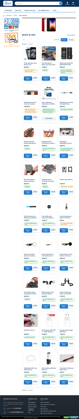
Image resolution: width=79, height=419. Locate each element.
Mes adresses (44, 409)
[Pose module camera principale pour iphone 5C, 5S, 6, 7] (31, 283)
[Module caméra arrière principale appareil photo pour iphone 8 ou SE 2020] (49, 283)
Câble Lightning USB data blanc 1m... (49, 368)
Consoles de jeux (29, 10)
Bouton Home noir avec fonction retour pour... (66, 255)
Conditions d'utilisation (31, 409)
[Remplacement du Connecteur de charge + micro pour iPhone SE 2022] (49, 132)
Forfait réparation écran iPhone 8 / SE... (30, 63)
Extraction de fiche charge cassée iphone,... (30, 142)
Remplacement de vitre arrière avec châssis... (30, 103)
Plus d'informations (74, 417)
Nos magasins (31, 402)
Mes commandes (45, 402)
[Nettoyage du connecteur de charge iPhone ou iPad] (67, 93)
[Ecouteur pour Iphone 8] (67, 170)
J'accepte (66, 417)
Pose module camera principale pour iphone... (30, 293)
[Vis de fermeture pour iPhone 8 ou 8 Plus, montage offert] (67, 207)
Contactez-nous (32, 404)
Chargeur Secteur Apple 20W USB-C (66, 330)
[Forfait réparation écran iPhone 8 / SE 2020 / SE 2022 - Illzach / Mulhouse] (31, 53)
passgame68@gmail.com (17, 412)
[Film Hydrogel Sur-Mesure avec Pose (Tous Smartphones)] (49, 53)
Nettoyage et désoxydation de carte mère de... (66, 142)
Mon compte (44, 399)
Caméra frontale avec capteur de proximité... (66, 293)
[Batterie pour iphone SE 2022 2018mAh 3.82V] (67, 53)
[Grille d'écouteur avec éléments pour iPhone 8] (31, 207)
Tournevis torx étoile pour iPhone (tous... (67, 368)
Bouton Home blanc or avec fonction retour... (48, 255)
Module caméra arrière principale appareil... (48, 293)
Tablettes (18, 10)
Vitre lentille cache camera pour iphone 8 (48, 217)
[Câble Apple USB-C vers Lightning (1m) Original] (31, 358)
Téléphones (8, 10)
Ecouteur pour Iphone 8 (66, 179)
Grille (64, 40)
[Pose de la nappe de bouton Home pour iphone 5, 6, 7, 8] (31, 170)
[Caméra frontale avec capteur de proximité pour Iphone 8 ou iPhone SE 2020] (67, 283)
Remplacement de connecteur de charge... (48, 180)
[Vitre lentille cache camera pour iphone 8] (49, 207)
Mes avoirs (43, 406)
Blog (29, 412)
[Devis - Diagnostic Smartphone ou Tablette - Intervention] (49, 93)
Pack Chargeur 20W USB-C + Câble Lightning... (49, 330)
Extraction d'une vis (29, 330)
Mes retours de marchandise (48, 404)
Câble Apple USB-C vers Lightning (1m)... (30, 368)
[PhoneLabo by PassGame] (7, 3)
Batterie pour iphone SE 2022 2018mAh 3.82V (66, 63)
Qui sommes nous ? (44, 10)
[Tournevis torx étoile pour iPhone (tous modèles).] (67, 358)
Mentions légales (32, 406)
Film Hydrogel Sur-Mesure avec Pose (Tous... (49, 63)
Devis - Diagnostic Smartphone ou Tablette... (49, 103)
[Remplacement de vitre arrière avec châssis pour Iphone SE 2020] (31, 93)
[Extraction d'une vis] (31, 320)
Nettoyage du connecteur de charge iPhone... (66, 103)
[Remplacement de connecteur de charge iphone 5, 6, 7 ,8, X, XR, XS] (49, 170)
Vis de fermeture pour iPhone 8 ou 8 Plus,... (65, 217)
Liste (72, 40)
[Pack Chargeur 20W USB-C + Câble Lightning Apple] (49, 320)
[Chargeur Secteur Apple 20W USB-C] (67, 320)
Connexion (67, 4)
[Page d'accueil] (3, 15)
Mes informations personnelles (48, 411)
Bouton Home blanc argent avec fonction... (30, 255)
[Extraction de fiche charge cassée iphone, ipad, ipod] (31, 132)
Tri (24, 39)
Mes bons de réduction (46, 413)
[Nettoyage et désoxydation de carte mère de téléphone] (67, 132)
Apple (54, 10)
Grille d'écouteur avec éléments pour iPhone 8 (30, 217)
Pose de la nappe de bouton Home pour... (29, 180)
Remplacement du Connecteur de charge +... (49, 142)
